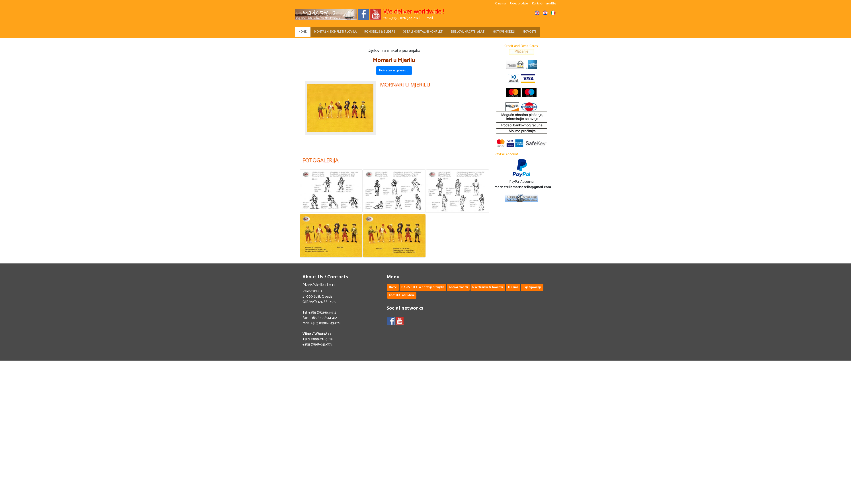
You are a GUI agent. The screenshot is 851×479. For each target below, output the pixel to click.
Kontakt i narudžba (544, 3)
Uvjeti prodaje (519, 3)
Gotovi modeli (504, 31)
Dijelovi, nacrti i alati (468, 31)
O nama (500, 3)
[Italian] (553, 14)
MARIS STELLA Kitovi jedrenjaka (422, 287)
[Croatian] (545, 14)
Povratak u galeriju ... (394, 70)
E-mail (428, 18)
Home (303, 31)
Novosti (529, 31)
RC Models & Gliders (379, 31)
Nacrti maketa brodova (488, 287)
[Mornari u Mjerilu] (340, 108)
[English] (537, 14)
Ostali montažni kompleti (423, 31)
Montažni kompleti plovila (335, 31)
